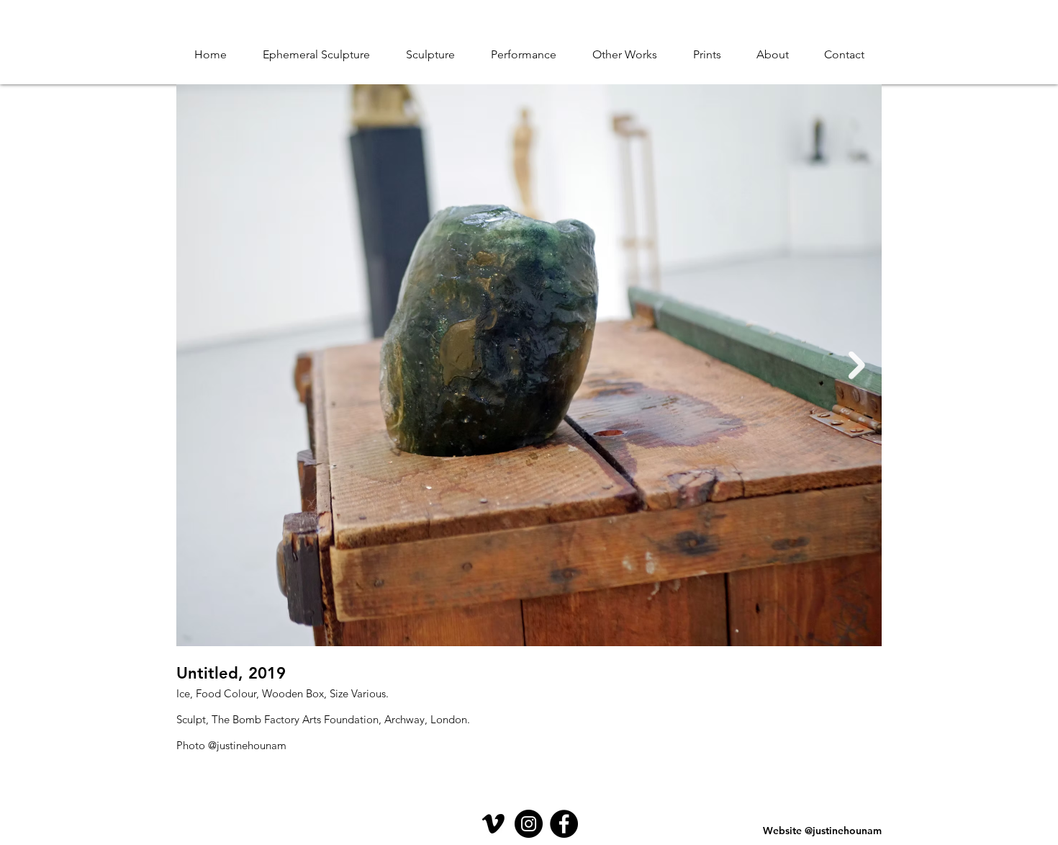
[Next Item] (857, 366)
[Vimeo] (493, 824)
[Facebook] (564, 824)
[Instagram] (529, 824)
